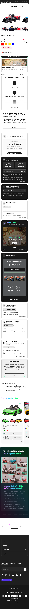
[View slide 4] (17, 531)
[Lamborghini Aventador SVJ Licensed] (12, 412)
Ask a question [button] (14, 269)
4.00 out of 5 (18, 264)
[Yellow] (9, 44)
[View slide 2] (13, 531)
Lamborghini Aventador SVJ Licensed (10, 425)
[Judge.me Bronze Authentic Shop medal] (10, 289)
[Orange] (6, 44)
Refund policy (8, 602)
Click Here (8, 2)
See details (6, 70)
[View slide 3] (15, 531)
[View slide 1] (12, 531)
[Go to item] (3, 33)
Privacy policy (14, 602)
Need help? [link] (25, 74)
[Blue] (13, 44)
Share (4, 74)
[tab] (13, 247)
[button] (14, 144)
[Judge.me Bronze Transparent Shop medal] (17, 289)
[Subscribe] (25, 569)
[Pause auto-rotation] (4, 249)
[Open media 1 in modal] (18, 14)
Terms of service (20, 602)
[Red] (2, 44)
